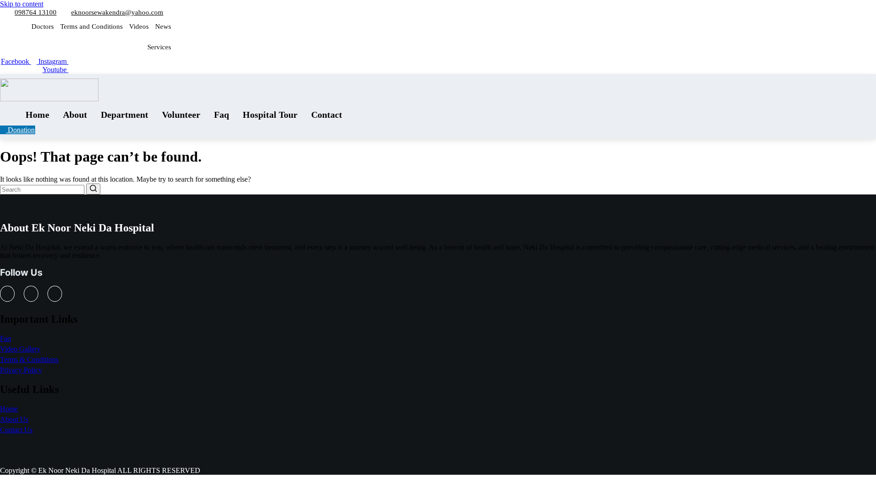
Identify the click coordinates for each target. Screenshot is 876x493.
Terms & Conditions (29, 359)
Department (124, 115)
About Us (14, 419)
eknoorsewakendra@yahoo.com (117, 12)
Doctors (42, 26)
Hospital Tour (270, 115)
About (75, 115)
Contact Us (16, 430)
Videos (139, 26)
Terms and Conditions (91, 26)
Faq (221, 115)
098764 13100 (36, 12)
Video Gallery (20, 349)
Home (37, 115)
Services (159, 47)
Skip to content (21, 4)
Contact (326, 115)
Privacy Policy (21, 370)
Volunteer (181, 115)
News (163, 26)
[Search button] (93, 189)
